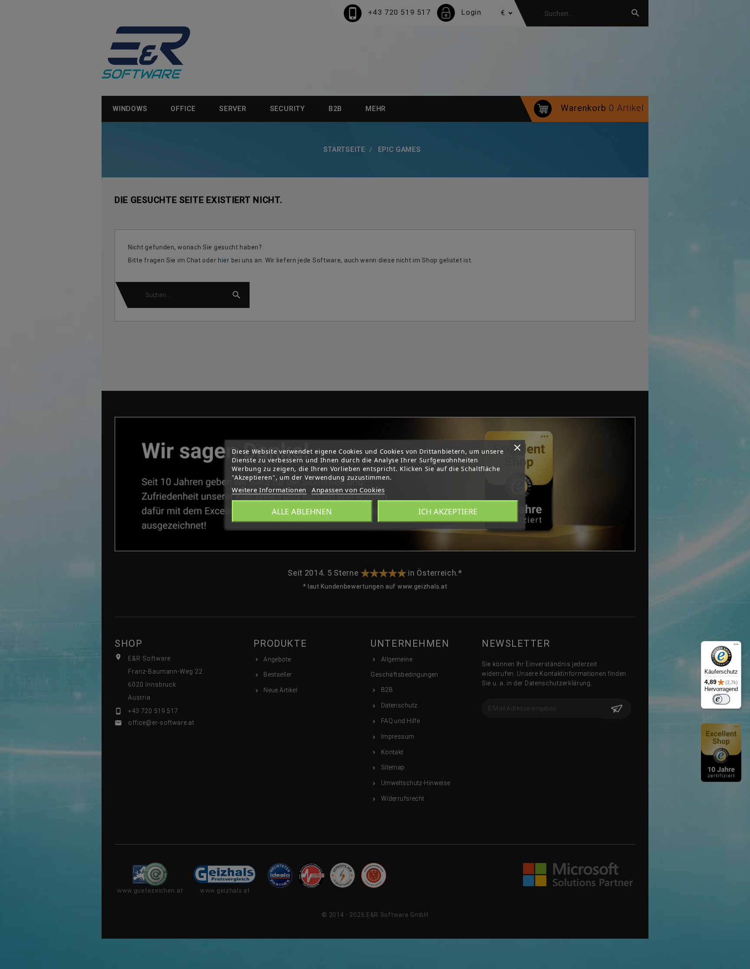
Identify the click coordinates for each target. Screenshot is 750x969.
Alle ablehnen (302, 511)
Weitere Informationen (269, 489)
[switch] (721, 699)
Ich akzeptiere (447, 511)
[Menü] (736, 646)
